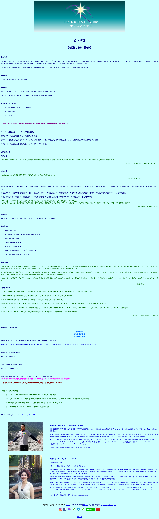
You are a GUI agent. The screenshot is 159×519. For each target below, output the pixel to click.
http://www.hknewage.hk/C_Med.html (27, 415)
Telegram (85, 505)
